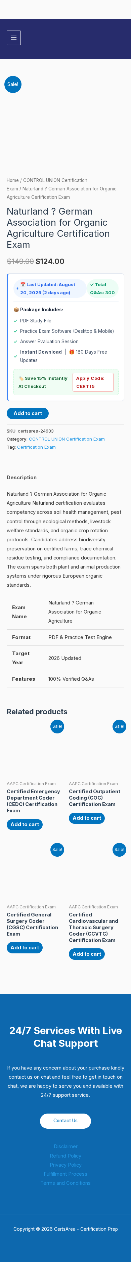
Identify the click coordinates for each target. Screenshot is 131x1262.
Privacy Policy (66, 1165)
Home (13, 180)
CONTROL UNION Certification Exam (67, 439)
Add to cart (27, 413)
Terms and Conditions (65, 1183)
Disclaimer (66, 1146)
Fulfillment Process (65, 1174)
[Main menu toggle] (14, 38)
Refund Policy (65, 1156)
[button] (122, 37)
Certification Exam (36, 447)
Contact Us (65, 1120)
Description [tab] (22, 478)
